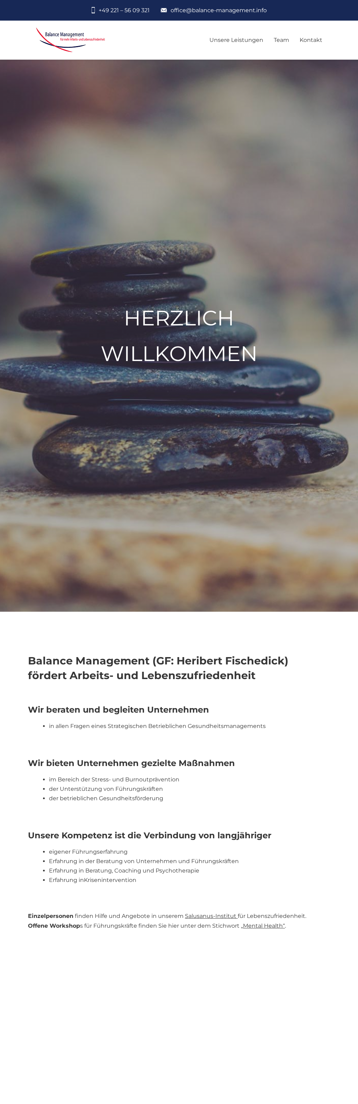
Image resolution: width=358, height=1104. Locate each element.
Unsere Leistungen (236, 40)
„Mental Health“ (263, 925)
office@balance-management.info (219, 10)
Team (281, 40)
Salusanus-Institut (211, 916)
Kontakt (311, 40)
